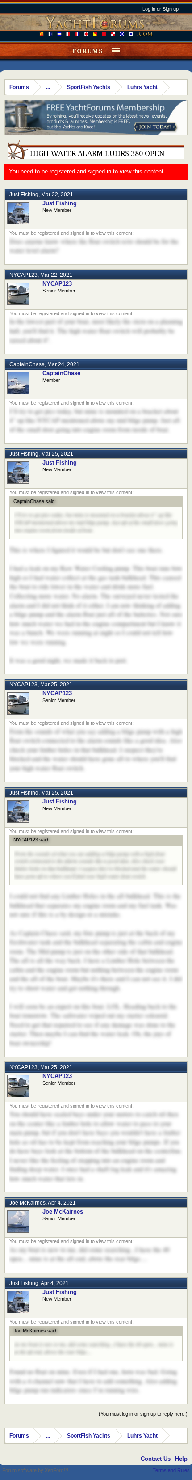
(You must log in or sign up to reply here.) (143, 1414)
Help (181, 1458)
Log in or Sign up (160, 9)
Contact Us (156, 1458)
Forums (87, 51)
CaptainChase (27, 364)
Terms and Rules (171, 1470)
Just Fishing (23, 194)
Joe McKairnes (27, 1203)
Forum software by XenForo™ (35, 1470)
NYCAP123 (23, 275)
